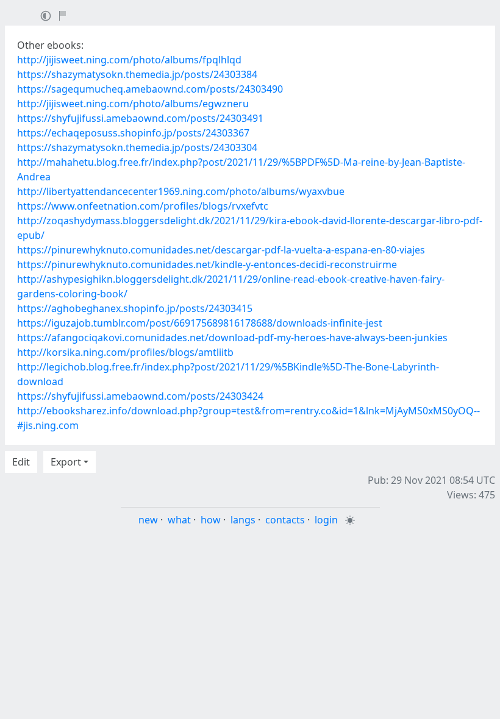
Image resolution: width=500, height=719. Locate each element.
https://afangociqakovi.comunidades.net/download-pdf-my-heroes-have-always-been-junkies (232, 337)
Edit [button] (21, 462)
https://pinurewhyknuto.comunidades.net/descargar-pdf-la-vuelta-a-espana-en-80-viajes (221, 250)
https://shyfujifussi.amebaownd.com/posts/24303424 (140, 396)
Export (66, 462)
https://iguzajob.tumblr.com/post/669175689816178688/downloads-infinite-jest (199, 323)
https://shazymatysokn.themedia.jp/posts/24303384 (137, 74)
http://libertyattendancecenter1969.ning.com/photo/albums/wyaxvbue (181, 191)
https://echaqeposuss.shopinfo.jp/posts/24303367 (133, 133)
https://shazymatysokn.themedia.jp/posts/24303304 (137, 147)
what (179, 519)
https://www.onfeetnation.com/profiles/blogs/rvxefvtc (142, 206)
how (211, 519)
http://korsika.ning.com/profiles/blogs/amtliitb (125, 352)
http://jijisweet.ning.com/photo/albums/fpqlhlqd (129, 59)
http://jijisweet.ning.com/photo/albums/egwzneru (133, 103)
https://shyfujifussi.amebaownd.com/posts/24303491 (140, 118)
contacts (285, 519)
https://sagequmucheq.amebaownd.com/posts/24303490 (150, 89)
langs (242, 519)
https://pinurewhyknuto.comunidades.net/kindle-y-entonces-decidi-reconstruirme (207, 264)
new (148, 519)
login (326, 519)
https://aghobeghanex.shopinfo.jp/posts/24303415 (134, 308)
